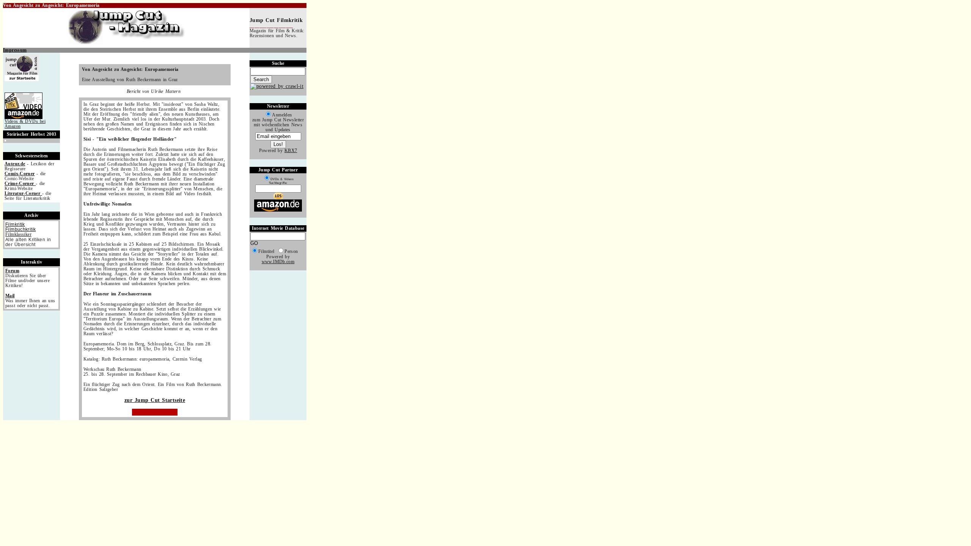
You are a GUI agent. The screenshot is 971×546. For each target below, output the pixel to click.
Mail (10, 295)
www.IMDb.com (278, 261)
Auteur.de (15, 164)
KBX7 (290, 150)
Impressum (15, 50)
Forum (12, 270)
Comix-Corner (20, 173)
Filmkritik (15, 224)
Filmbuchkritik (20, 229)
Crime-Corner (20, 183)
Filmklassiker (18, 234)
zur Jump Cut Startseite (154, 400)
